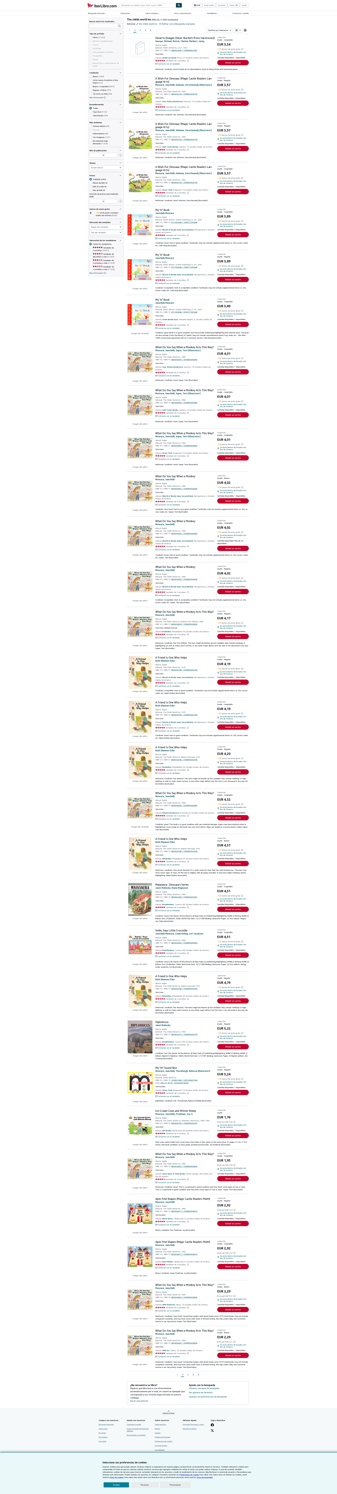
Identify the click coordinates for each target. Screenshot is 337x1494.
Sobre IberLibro (160, 1424)
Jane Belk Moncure (164, 213)
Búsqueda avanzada (96, 13)
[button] (129, 30)
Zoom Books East (170, 319)
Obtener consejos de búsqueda (204, 1388)
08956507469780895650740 (184, 670)
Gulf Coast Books (170, 147)
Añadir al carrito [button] (233, 62)
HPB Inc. (166, 1350)
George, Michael (163, 41)
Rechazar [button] (144, 1485)
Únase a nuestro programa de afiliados (138, 1430)
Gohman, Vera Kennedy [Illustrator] (194, 85)
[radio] (90, 112)
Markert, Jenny (196, 41)
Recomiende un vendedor (136, 1435)
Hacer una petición (139, 1401)
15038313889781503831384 (184, 1080)
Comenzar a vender (240, 13)
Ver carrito (102, 1441)
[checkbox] (90, 37)
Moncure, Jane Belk (165, 85)
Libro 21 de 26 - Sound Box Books (174, 1083)
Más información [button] (96, 273)
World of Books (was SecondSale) (177, 230)
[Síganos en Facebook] (212, 1425)
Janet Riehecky (162, 1025)
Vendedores (212, 13)
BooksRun (166, 631)
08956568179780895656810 (184, 1211)
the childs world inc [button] (148, 23)
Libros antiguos (152, 13)
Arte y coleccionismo (182, 13)
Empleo (157, 1433)
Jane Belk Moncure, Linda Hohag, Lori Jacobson (179, 933)
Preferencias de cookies (189, 1474)
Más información (96, 97)
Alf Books (166, 1130)
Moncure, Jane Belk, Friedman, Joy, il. (174, 1114)
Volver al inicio (169, 1413)
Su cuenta (221, 5)
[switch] (92, 213)
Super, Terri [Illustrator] (188, 350)
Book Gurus (167, 1218)
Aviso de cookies (161, 1446)
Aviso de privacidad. (205, 1477)
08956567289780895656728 (184, 94)
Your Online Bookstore (172, 101)
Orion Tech (167, 190)
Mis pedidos (103, 1437)
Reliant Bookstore (170, 813)
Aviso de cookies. (117, 1477)
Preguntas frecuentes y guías (193, 1424)
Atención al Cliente (189, 1429)
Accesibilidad (159, 1450)
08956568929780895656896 (184, 359)
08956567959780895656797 (184, 1123)
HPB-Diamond (168, 1304)
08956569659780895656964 (184, 943)
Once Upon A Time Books (173, 1174)
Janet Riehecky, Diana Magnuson (171, 888)
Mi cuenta (102, 1433)
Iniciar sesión (209, 5)
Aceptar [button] (116, 1485)
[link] (245, 30)
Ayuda (244, 5)
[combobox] (148, 5)
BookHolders (168, 904)
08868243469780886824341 (184, 50)
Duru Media (167, 1261)
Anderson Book (169, 58)
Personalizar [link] (175, 1485)
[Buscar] (179, 5)
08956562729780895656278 (184, 1034)
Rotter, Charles (180, 41)
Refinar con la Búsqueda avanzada (178, 23)
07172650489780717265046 (184, 222)
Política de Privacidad (162, 1437)
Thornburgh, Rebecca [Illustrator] (193, 1071)
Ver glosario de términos (201, 1392)
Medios (157, 1429)
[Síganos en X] (212, 1430)
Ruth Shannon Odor (165, 660)
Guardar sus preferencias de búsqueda (208, 1396)
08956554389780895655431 (184, 897)
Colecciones (125, 13)
